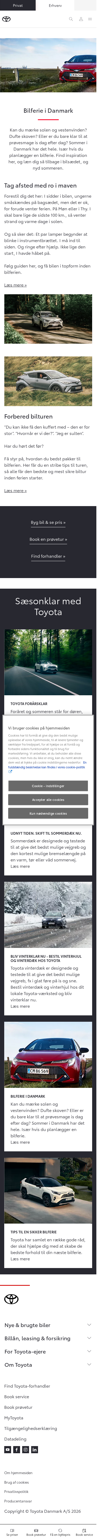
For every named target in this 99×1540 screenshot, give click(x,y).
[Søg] (71, 19)
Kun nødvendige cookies (48, 813)
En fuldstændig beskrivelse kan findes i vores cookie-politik (47, 764)
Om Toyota (18, 1364)
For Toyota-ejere (25, 1351)
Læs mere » (15, 284)
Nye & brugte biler (27, 1324)
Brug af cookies (16, 1482)
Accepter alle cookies (48, 799)
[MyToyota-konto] (81, 19)
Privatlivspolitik (16, 1491)
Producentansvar (18, 1500)
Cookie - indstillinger (48, 785)
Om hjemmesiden (18, 1472)
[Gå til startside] (6, 19)
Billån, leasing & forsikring (37, 1337)
